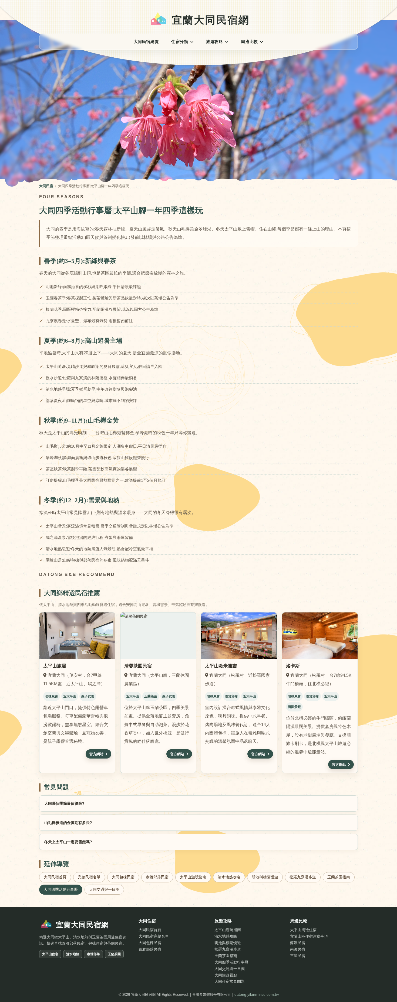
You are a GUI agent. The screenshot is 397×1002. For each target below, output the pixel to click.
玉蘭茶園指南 (338, 877)
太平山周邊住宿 (303, 930)
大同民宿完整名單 (154, 936)
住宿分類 (179, 41)
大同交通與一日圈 (104, 889)
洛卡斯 (293, 665)
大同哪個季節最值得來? (64, 803)
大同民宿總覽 (146, 41)
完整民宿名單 (89, 877)
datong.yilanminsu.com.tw (256, 994)
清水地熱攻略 (229, 877)
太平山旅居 (54, 665)
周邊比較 (249, 41)
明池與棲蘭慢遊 (265, 877)
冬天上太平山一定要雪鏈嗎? (68, 842)
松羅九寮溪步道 (303, 877)
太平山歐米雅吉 (221, 665)
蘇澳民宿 (297, 943)
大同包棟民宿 (123, 877)
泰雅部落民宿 (157, 877)
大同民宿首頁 (55, 877)
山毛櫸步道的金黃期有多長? (68, 822)
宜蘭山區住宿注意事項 (309, 936)
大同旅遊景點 (225, 975)
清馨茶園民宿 (138, 665)
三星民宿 (297, 956)
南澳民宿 (297, 949)
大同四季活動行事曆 (231, 962)
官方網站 (96, 754)
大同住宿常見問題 (229, 981)
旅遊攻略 (214, 41)
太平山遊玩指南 (193, 877)
